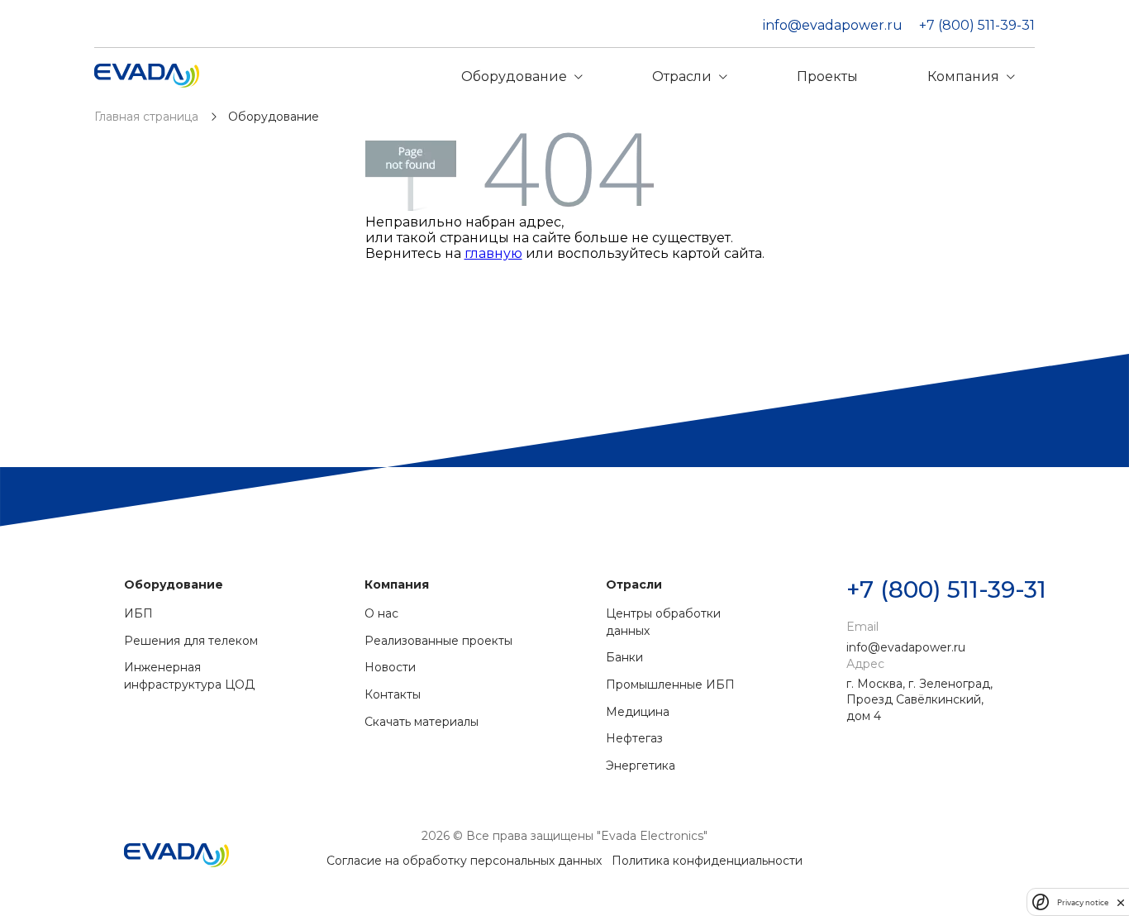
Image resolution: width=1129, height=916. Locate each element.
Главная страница (148, 116)
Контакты (392, 694)
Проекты (827, 76)
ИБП (138, 613)
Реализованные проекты (438, 640)
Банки (624, 657)
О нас (381, 613)
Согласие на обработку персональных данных (464, 860)
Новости (390, 667)
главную (493, 253)
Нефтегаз (634, 738)
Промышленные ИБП (670, 684)
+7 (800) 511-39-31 (977, 25)
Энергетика (640, 765)
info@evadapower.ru (833, 25)
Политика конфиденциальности (707, 860)
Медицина (637, 711)
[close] (1120, 902)
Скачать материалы (421, 721)
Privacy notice (1082, 902)
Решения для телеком (191, 640)
